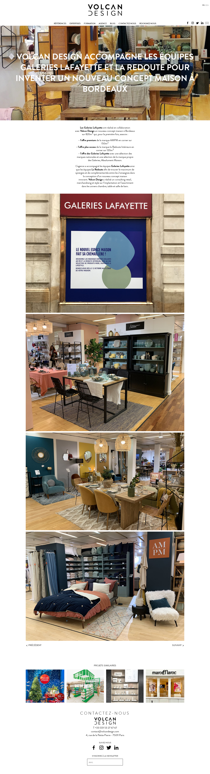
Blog (112, 23)
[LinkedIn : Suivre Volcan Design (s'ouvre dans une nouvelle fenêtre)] (201, 22)
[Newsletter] (206, 22)
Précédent (33, 645)
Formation (89, 23)
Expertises (75, 23)
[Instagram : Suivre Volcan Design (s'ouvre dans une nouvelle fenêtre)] (191, 22)
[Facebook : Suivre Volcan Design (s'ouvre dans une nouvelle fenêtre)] (186, 22)
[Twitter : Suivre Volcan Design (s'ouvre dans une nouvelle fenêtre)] (196, 22)
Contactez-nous (127, 23)
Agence (103, 23)
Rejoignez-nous (147, 23)
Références (60, 23)
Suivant (178, 645)
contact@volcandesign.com (105, 731)
